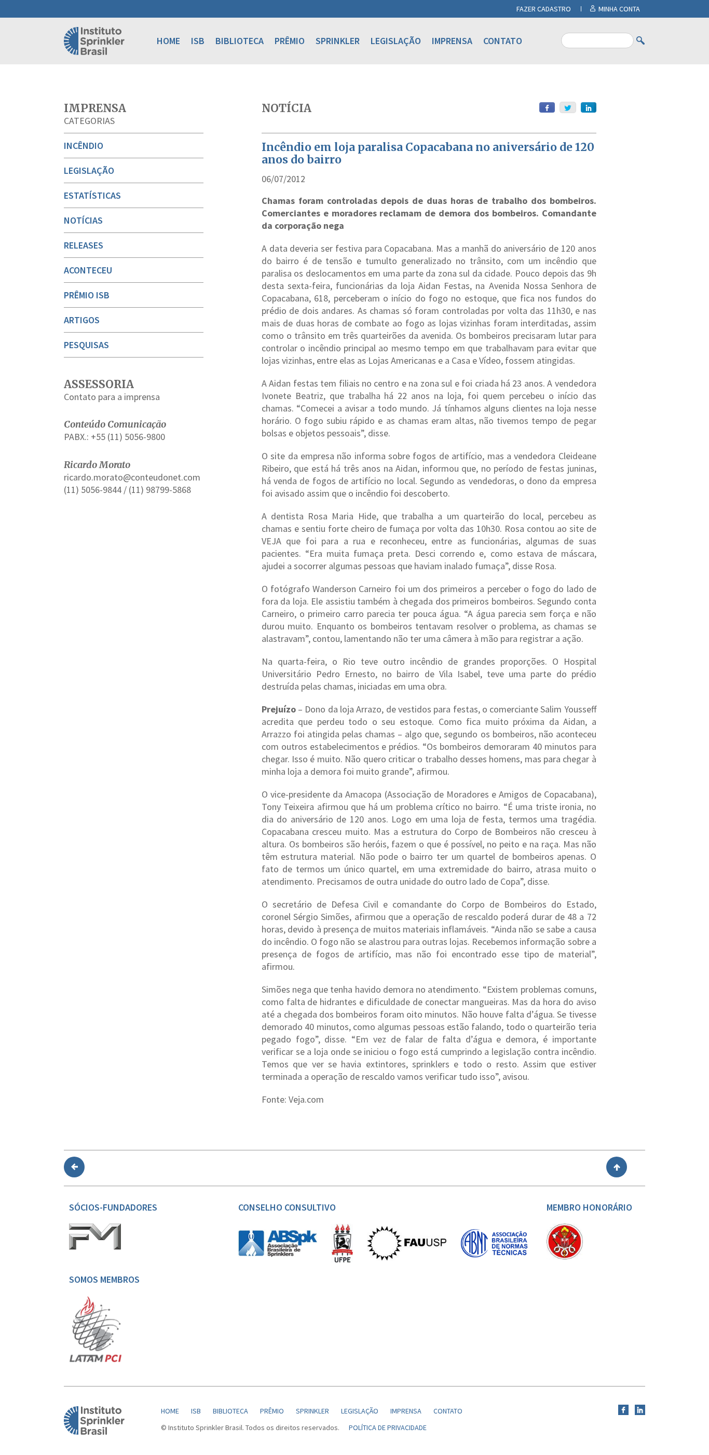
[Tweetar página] (568, 107)
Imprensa (452, 41)
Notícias (83, 220)
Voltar (74, 1167)
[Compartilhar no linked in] (588, 107)
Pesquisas (86, 345)
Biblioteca (239, 41)
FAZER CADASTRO (543, 8)
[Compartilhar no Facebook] (547, 107)
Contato (502, 41)
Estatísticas (92, 195)
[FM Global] (95, 1247)
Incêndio (83, 146)
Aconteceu (88, 270)
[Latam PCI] (95, 1360)
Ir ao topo (616, 1167)
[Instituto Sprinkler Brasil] (94, 1432)
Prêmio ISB (87, 295)
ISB (197, 41)
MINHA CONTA (619, 8)
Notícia (286, 108)
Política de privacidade (388, 1427)
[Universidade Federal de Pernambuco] (342, 1260)
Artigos (82, 320)
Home (168, 41)
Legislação (396, 41)
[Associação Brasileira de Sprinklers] (277, 1254)
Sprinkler (338, 41)
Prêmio (290, 41)
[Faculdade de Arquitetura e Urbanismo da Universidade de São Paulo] (406, 1257)
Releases (83, 245)
